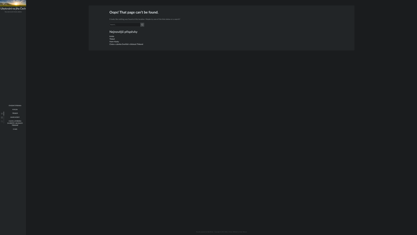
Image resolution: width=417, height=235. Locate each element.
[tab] (2, 114)
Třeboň (15, 113)
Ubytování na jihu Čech (13, 8)
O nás (15, 129)
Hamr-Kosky (15, 117)
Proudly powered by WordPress (204, 231)
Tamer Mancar (243, 231)
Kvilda (15, 109)
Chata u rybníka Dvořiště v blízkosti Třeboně (15, 123)
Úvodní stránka (15, 105)
